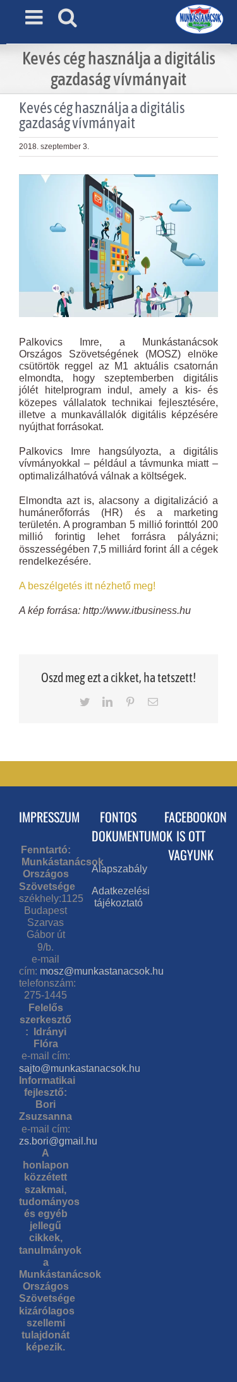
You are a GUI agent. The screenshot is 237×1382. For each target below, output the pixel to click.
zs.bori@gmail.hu (58, 1141)
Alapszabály (119, 868)
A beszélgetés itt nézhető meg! (87, 585)
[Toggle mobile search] (67, 17)
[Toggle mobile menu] (35, 17)
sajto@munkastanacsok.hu (79, 1068)
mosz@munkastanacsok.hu (102, 971)
